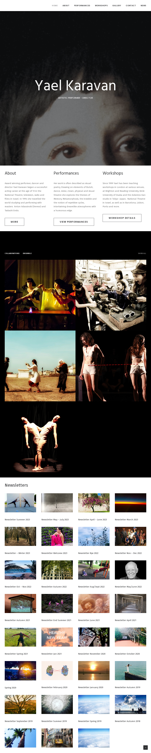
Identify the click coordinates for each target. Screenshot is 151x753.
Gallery (116, 5)
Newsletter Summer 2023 (17, 519)
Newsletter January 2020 (90, 687)
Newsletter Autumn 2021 (17, 620)
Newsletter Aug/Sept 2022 (91, 586)
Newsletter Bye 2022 (88, 553)
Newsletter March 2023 (126, 519)
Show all (142, 253)
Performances (82, 5)
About (66, 5)
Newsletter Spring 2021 (16, 653)
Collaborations (12, 253)
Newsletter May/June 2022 (128, 586)
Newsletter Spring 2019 (89, 721)
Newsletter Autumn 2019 (127, 687)
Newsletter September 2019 (19, 721)
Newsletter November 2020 (91, 653)
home (55, 5)
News (143, 5)
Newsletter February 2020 (54, 687)
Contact (131, 5)
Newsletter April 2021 (125, 620)
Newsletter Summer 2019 (54, 721)
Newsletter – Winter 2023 (17, 553)
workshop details (122, 218)
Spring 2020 (10, 687)
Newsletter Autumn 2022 (54, 586)
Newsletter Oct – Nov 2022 (18, 586)
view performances (74, 221)
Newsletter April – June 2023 (92, 519)
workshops (101, 5)
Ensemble (27, 253)
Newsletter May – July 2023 (55, 519)
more (14, 221)
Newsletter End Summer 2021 (56, 620)
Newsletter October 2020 (127, 653)
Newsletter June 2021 (89, 620)
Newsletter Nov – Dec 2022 (128, 553)
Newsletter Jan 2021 (51, 653)
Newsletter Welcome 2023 (54, 553)
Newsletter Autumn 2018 (127, 721)
